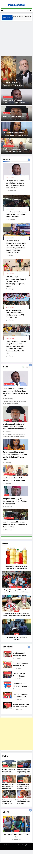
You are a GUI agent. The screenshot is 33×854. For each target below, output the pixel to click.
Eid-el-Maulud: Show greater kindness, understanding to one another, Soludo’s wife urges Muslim (16, 135)
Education (6, 113)
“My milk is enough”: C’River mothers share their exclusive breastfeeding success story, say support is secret (16, 592)
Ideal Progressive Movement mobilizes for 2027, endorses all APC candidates (16, 214)
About (5, 845)
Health (16, 563)
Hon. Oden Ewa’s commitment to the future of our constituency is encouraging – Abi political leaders (16, 281)
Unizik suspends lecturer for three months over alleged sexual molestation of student (15, 118)
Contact (11, 845)
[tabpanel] (16, 828)
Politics (10, 79)
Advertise (17, 845)
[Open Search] (28, 10)
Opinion (6, 494)
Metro (5, 766)
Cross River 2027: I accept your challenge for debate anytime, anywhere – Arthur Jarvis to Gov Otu (16, 102)
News (5, 79)
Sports (16, 831)
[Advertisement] (16, 38)
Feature (13, 587)
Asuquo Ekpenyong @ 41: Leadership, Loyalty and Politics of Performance (15, 501)
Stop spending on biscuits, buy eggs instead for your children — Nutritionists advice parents (16, 616)
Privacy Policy (26, 845)
